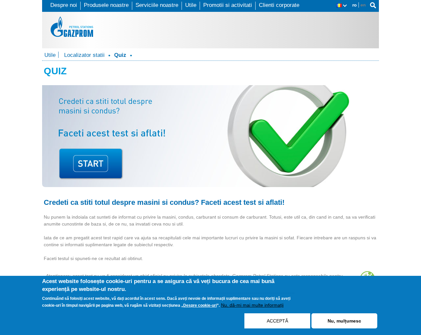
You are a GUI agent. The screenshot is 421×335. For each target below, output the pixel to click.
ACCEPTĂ (277, 320)
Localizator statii (84, 55)
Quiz (120, 55)
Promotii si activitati (227, 5)
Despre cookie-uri (200, 305)
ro (354, 5)
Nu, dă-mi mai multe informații (252, 305)
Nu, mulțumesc (344, 320)
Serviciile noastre (157, 5)
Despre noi (63, 5)
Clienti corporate (279, 5)
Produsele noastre (106, 5)
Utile (190, 5)
